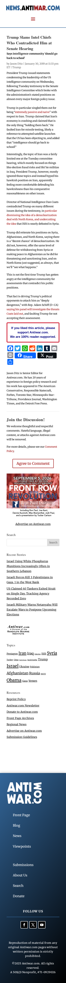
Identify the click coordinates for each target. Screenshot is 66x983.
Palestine (37, 654)
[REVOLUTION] (33, 516)
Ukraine (24, 666)
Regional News (16, 724)
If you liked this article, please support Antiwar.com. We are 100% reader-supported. (33, 332)
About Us (20, 875)
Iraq (30, 653)
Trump (16, 67)
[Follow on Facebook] (24, 924)
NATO (43, 674)
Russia (34, 673)
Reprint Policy (16, 699)
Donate (18, 896)
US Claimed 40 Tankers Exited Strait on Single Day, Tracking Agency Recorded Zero (31, 593)
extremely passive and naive (32, 112)
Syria (52, 653)
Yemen (32, 680)
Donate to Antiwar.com (22, 711)
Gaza (25, 680)
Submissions (23, 865)
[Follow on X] (33, 924)
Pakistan (35, 666)
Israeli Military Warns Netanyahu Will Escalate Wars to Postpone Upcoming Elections (32, 609)
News (17, 836)
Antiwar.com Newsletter (23, 705)
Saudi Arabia (32, 660)
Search (18, 886)
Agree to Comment (33, 463)
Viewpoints (22, 846)
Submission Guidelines (22, 737)
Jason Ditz (16, 63)
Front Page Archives (20, 718)
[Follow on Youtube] (41, 924)
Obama (14, 680)
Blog (16, 825)
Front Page (21, 815)
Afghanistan (17, 673)
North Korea (23, 660)
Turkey (10, 660)
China (16, 660)
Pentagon (12, 653)
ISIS (43, 653)
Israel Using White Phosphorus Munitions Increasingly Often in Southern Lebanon (28, 566)
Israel (13, 666)
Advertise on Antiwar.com (33, 524)
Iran (22, 653)
